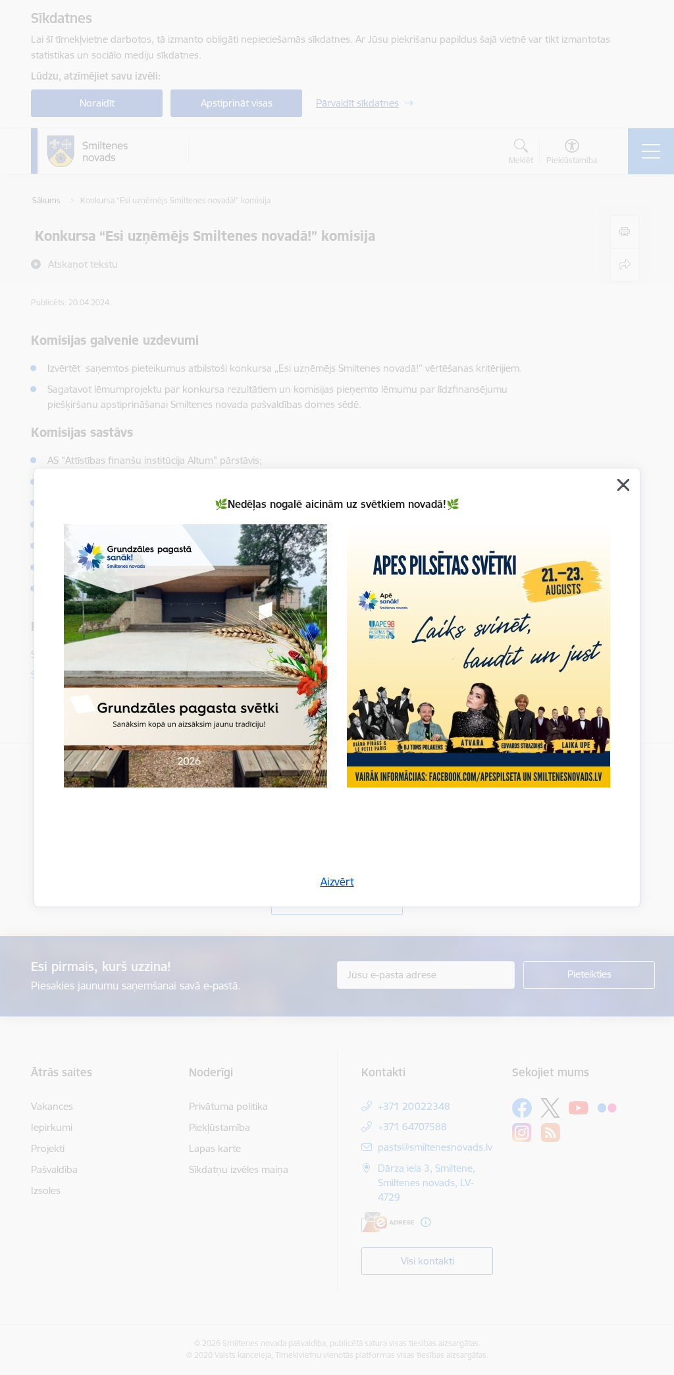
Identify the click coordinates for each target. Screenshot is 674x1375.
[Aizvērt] (623, 485)
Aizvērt (337, 881)
